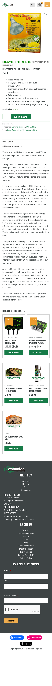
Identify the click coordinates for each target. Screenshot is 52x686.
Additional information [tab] (12, 146)
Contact (26, 539)
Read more (13, 400)
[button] (32, 4)
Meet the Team (26, 549)
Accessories (26, 490)
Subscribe (11, 620)
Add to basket (21, 116)
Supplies (10, 62)
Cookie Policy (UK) (26, 555)
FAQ (26, 542)
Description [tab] (7, 141)
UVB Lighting (26, 62)
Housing (26, 484)
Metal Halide (23, 130)
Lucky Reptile (12, 130)
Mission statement (26, 545)
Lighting (17, 62)
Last (5, 590)
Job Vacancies (26, 552)
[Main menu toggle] (47, 4)
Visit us (26, 536)
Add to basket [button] (14, 352)
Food (26, 487)
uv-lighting (33, 130)
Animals (26, 481)
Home (4, 62)
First (5, 581)
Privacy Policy (26, 558)
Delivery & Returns (26, 533)
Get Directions (11, 507)
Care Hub (26, 530)
